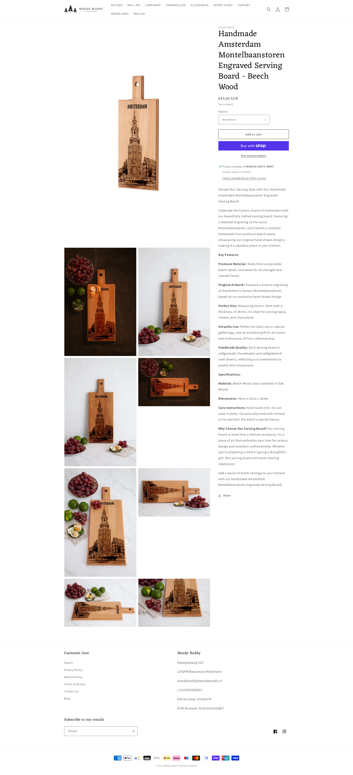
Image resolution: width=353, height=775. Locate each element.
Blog (67, 698)
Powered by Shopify (187, 765)
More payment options (253, 155)
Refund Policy (73, 677)
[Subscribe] (132, 731)
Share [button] (227, 495)
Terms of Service (75, 684)
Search (68, 663)
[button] (268, 9)
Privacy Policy (73, 670)
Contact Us (71, 691)
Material (223, 111)
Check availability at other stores (244, 178)
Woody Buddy (170, 765)
